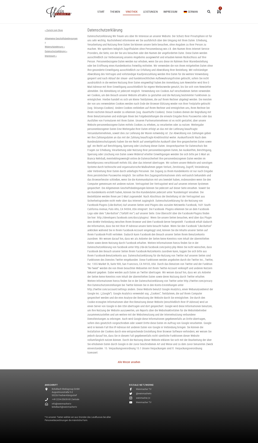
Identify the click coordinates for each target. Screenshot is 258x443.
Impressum (170, 12)
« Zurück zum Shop (54, 30)
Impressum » (51, 55)
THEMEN (115, 12)
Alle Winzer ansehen (129, 362)
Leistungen (150, 12)
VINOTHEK (132, 12)
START (100, 12)
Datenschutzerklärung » (56, 51)
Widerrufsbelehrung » (55, 46)
